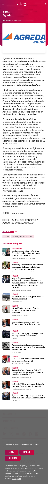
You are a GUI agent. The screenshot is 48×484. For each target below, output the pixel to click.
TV (45, 4)
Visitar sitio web (8, 231)
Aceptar (12, 452)
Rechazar (26, 452)
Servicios (6, 237)
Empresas (5, 12)
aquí (16, 473)
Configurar (13, 458)
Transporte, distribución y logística (22, 237)
